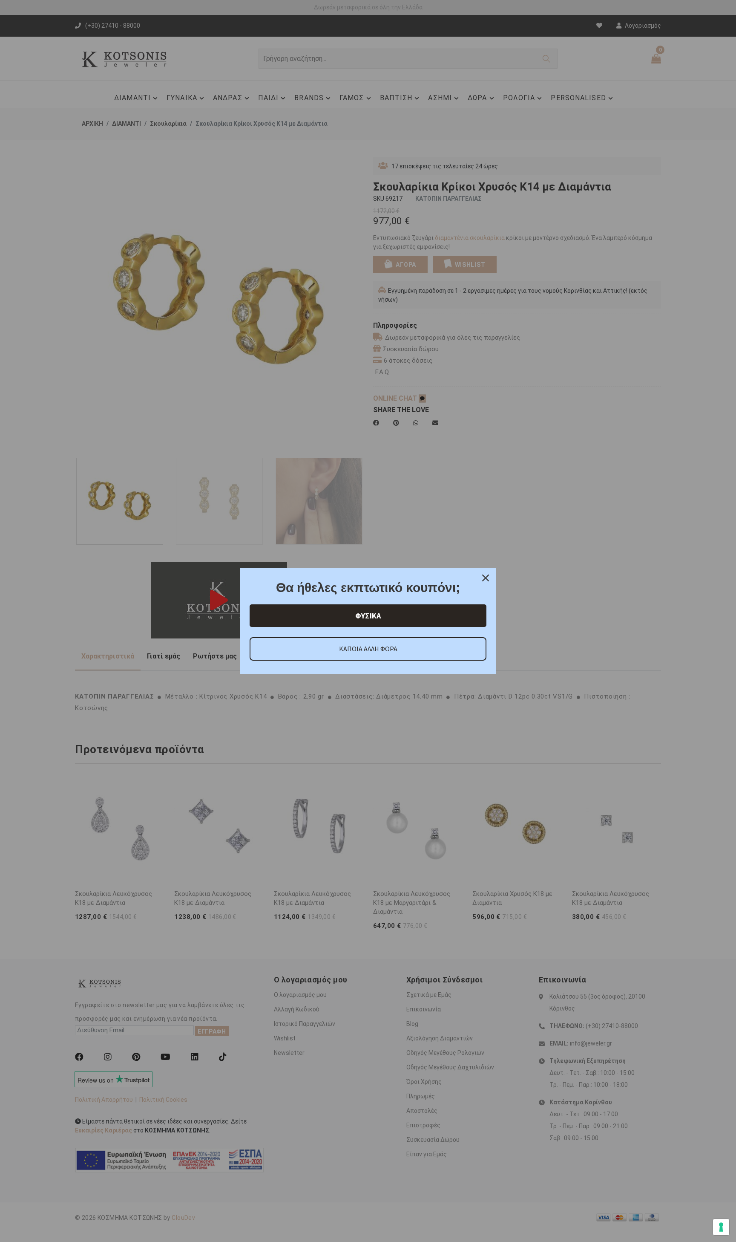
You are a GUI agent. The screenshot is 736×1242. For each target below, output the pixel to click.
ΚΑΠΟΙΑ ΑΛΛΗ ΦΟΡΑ (368, 648)
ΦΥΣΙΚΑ (368, 616)
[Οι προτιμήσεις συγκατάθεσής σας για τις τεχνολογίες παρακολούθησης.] (721, 1227)
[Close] (485, 578)
